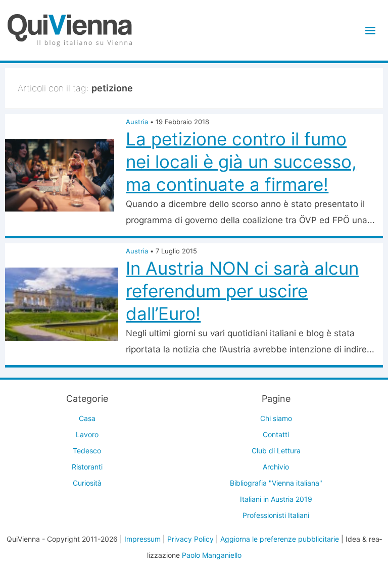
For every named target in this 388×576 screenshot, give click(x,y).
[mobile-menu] (368, 30)
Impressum (142, 539)
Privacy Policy (190, 539)
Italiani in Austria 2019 (276, 499)
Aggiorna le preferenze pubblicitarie (279, 539)
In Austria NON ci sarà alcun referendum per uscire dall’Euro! (242, 290)
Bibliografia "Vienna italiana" (276, 483)
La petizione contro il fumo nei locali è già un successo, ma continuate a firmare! (241, 161)
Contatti (276, 434)
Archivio (276, 466)
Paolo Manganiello (211, 555)
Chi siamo (276, 418)
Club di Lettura (276, 450)
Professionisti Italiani (276, 515)
